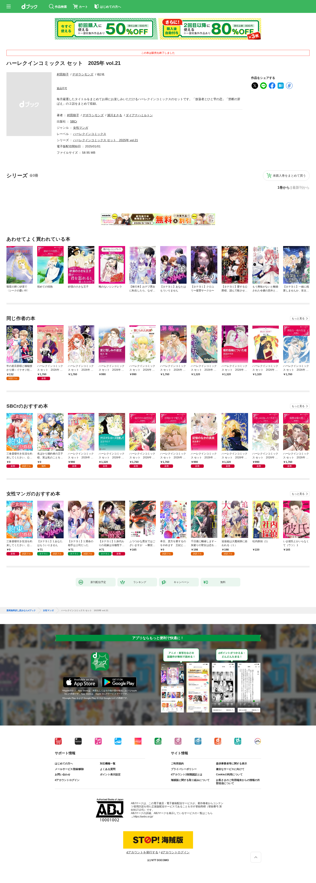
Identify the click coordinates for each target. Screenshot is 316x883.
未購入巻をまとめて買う (289, 175)
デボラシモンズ (82, 74)
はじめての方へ (64, 763)
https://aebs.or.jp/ (143, 816)
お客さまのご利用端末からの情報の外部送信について (238, 782)
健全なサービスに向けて (230, 769)
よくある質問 (107, 769)
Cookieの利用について (229, 774)
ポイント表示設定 (110, 774)
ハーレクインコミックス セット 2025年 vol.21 (105, 140)
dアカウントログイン (67, 780)
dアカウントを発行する (142, 852)
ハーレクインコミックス (89, 134)
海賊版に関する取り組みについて (190, 780)
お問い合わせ (62, 774)
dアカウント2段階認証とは (186, 774)
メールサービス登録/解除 (69, 769)
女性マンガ (80, 127)
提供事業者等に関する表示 (231, 763)
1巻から (284, 187)
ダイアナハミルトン (139, 115)
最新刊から (301, 187)
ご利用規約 (177, 763)
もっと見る (298, 318)
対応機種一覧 (107, 763)
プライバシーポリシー (184, 769)
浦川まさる (114, 115)
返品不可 (62, 88)
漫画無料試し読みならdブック (21, 610)
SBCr (73, 121)
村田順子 (63, 74)
